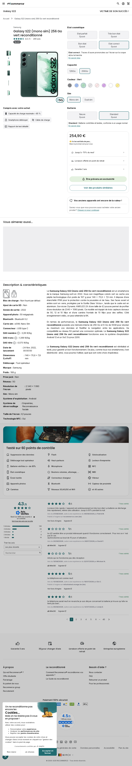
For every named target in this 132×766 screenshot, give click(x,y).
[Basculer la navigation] (3, 3)
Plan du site (123, 748)
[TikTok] (66, 742)
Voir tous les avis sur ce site (22, 521)
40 (104, 619)
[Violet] (103, 85)
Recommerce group (11, 687)
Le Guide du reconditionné (57, 679)
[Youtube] (75, 742)
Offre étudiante (9, 676)
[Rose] (97, 85)
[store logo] (16, 3)
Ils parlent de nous (11, 683)
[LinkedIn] (61, 742)
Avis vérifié (124, 503)
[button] (66, 755)
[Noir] (69, 85)
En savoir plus (74, 58)
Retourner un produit (98, 680)
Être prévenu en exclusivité (100, 179)
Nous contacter (95, 672)
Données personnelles (90, 748)
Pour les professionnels (99, 683)
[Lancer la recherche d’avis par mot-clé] (40, 553)
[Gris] (90, 85)
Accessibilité (109, 748)
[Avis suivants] (109, 619)
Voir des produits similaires (98, 187)
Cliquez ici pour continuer (88, 210)
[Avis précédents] (67, 619)
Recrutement (8, 691)
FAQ (91, 676)
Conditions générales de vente (63, 748)
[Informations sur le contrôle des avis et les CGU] (34, 517)
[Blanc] (110, 85)
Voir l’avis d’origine (54, 521)
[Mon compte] (123, 3)
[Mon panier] (128, 3)
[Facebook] (56, 742)
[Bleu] (76, 85)
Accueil (6, 19)
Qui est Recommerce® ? (13, 672)
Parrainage (7, 680)
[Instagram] (70, 742)
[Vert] (83, 85)
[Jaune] (117, 85)
